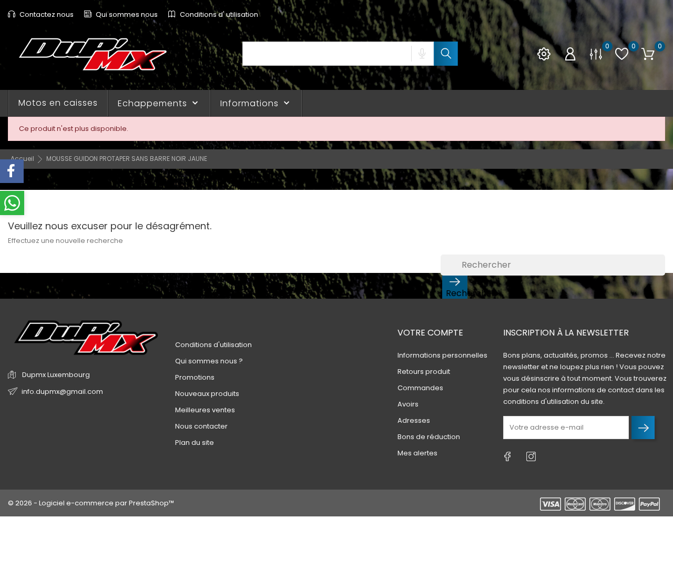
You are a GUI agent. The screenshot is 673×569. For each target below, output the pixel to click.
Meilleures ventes (205, 410)
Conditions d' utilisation (218, 14)
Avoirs (408, 404)
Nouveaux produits (207, 394)
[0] (596, 54)
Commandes (420, 388)
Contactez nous (46, 14)
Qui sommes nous (126, 14)
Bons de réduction (428, 437)
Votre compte (430, 333)
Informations (256, 103)
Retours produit (423, 372)
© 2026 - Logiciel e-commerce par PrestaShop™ (91, 503)
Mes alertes (417, 453)
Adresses (413, 420)
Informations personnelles (442, 355)
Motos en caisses (58, 103)
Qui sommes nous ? (209, 361)
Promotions (195, 377)
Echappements (159, 103)
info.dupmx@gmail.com (62, 392)
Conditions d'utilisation (213, 345)
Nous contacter (201, 426)
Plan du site (194, 443)
